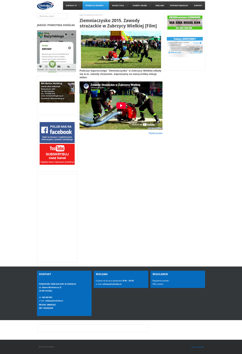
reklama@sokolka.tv (112, 284)
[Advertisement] (57, 218)
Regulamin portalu (161, 281)
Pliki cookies (158, 284)
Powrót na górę (155, 133)
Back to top (196, 347)
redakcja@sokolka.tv (54, 301)
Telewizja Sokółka (46, 347)
